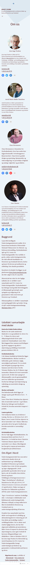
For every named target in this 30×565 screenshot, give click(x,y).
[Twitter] (7, 75)
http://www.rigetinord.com (17, 272)
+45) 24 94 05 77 (7, 225)
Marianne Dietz (7, 308)
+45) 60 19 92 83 (7, 169)
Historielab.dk (10, 58)
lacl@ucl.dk (5, 223)
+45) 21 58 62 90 (7, 118)
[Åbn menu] (2, 16)
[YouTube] (10, 173)
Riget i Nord (6, 9)
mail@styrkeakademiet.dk (10, 167)
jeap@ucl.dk (5, 69)
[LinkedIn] (10, 75)
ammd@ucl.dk (6, 115)
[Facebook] (3, 75)
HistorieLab (9, 558)
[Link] (14, 75)
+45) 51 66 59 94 (7, 71)
